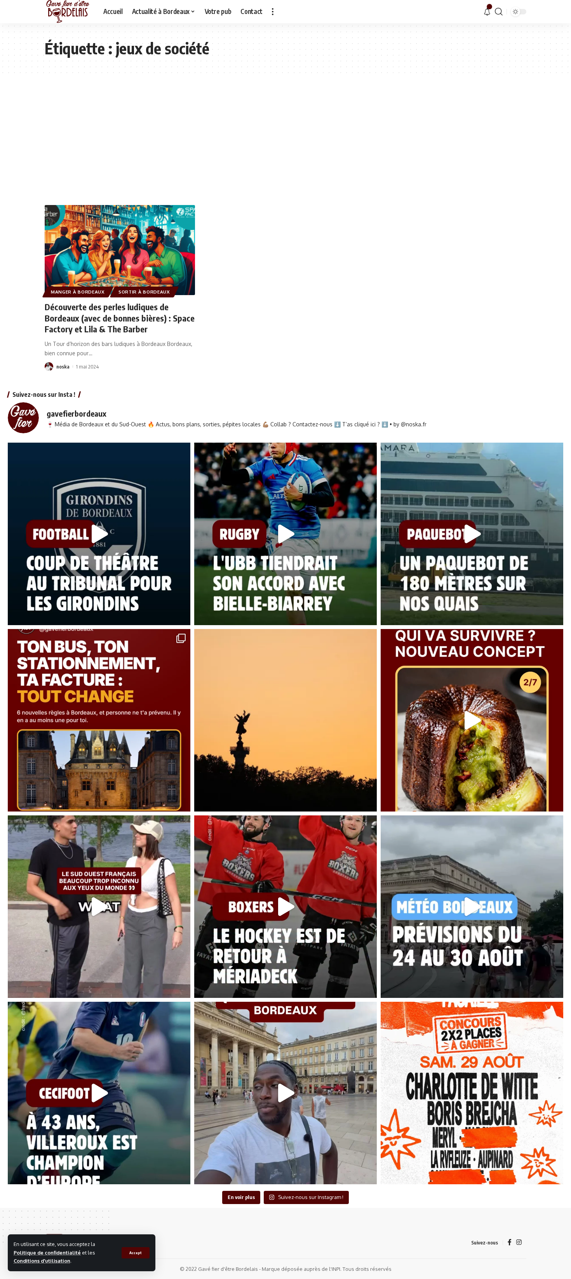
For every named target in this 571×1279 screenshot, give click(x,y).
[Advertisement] (285, 131)
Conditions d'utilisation (42, 1261)
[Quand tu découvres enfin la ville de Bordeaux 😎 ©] (285, 1093)
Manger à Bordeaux (78, 292)
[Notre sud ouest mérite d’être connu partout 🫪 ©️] (99, 906)
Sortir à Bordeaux (144, 292)
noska (63, 366)
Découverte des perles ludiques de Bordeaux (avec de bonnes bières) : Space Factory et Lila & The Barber (120, 317)
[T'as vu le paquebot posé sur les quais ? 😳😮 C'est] (472, 534)
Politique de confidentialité (47, 1252)
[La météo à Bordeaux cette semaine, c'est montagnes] (472, 906)
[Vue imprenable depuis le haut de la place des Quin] (285, 720)
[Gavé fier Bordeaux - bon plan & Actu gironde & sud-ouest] (68, 11)
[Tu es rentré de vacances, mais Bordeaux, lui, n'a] (99, 720)
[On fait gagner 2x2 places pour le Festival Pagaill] (472, 1093)
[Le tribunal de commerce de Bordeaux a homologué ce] (99, 534)
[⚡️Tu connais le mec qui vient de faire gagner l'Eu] (99, 1093)
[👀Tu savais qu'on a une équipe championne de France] (285, 906)
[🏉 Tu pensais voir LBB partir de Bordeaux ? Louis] (285, 534)
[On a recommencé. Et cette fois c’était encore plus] (472, 720)
